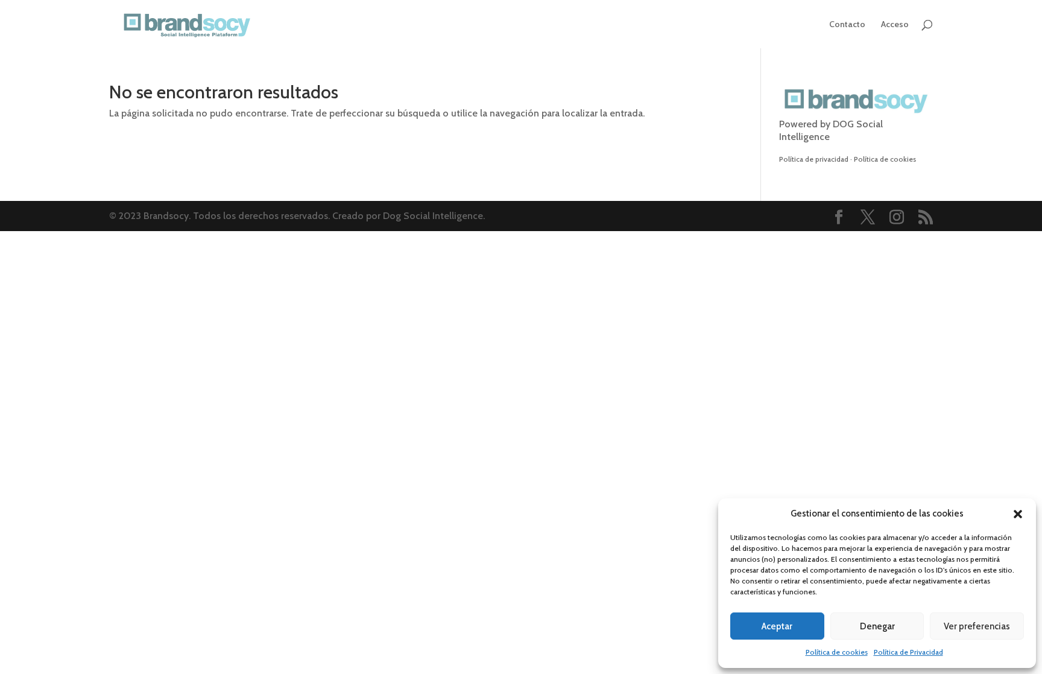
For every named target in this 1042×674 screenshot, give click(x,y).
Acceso (895, 25)
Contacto (847, 25)
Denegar (877, 626)
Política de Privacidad (908, 652)
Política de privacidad (813, 159)
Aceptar (777, 626)
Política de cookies (837, 652)
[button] (1018, 514)
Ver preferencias (977, 626)
